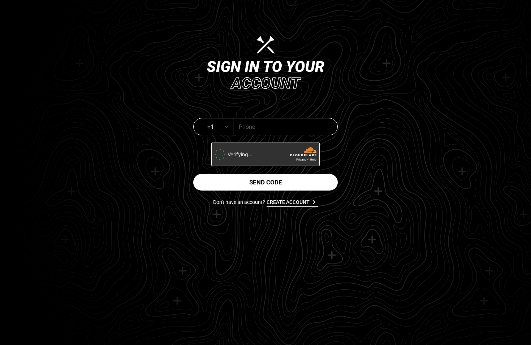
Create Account (292, 202)
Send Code (265, 182)
